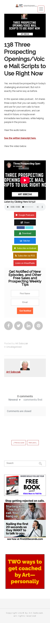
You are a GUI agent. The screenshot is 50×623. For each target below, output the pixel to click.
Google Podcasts (26, 215)
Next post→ (33, 443)
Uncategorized (14, 347)
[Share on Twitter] (29, 227)
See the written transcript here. (20, 138)
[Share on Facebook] (21, 227)
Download (26, 233)
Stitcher (26, 241)
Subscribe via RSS (26, 255)
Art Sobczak (21, 343)
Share (26, 222)
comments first (32, 399)
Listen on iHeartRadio (25, 263)
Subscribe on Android (26, 248)
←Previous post (18, 443)
